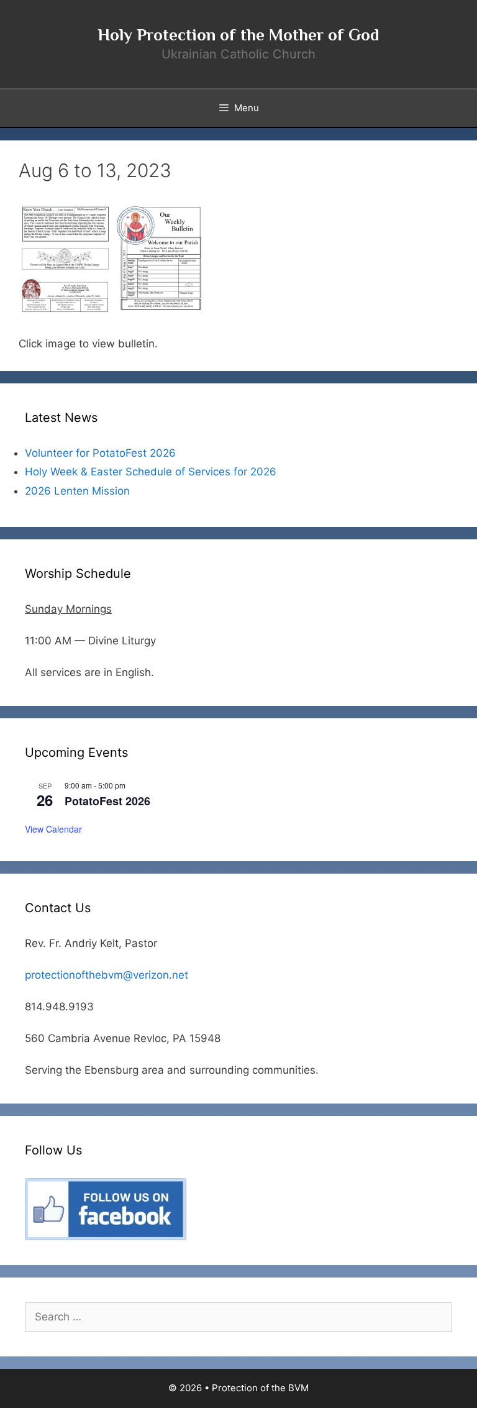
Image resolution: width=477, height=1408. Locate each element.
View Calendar (53, 829)
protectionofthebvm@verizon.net (106, 975)
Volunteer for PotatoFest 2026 (100, 453)
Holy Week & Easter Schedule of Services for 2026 (150, 471)
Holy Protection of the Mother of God (238, 34)
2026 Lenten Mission (77, 491)
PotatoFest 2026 (107, 801)
